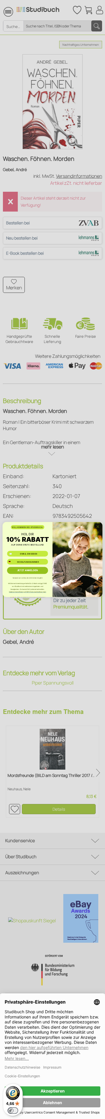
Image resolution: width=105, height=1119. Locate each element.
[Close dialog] (98, 526)
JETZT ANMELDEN (27, 570)
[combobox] (11, 561)
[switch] (13, 1110)
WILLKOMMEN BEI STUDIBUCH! (27, 527)
